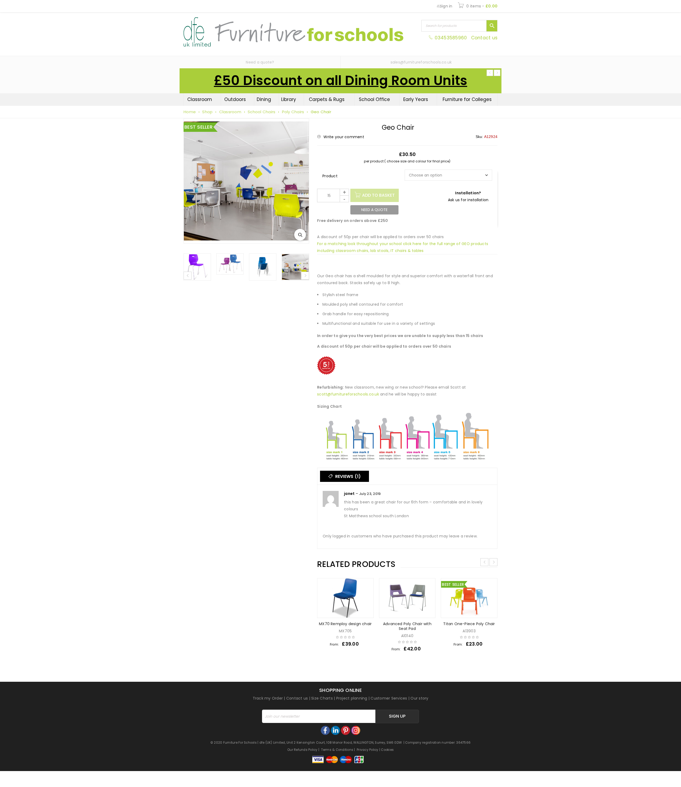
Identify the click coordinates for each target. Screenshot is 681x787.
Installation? (468, 193)
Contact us (484, 38)
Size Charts (322, 698)
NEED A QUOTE (374, 209)
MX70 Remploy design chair (345, 623)
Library (288, 99)
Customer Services (389, 698)
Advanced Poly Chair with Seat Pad (407, 626)
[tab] (344, 476)
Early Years (415, 99)
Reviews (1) (347, 476)
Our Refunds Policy (302, 750)
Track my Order (268, 698)
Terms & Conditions (337, 750)
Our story (419, 698)
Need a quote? (260, 62)
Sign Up (397, 716)
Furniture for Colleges (467, 99)
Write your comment (343, 137)
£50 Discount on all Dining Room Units (340, 80)
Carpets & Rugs (326, 99)
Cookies (387, 750)
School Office (374, 99)
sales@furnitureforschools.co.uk (421, 62)
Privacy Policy (368, 750)
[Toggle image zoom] (300, 235)
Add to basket (378, 195)
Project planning (351, 698)
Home (190, 112)
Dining (264, 99)
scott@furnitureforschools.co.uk (348, 394)
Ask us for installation (468, 200)
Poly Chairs (293, 112)
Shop (207, 112)
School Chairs (261, 112)
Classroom (199, 99)
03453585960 (450, 38)
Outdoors (235, 99)
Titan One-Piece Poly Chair (469, 623)
